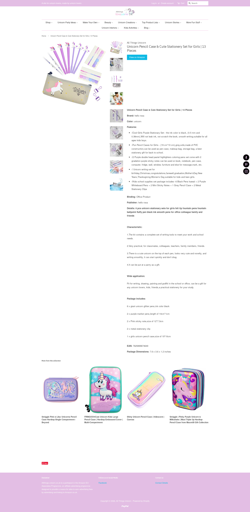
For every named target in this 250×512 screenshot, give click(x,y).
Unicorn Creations (126, 22)
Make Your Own (90, 22)
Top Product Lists (150, 22)
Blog (146, 27)
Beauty (108, 22)
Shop (48, 22)
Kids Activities (131, 27)
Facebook (103, 482)
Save (46, 463)
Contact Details (161, 482)
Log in (154, 3)
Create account (167, 3)
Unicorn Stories (172, 22)
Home (44, 36)
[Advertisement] (167, 86)
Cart (182, 3)
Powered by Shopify (141, 500)
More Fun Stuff (193, 22)
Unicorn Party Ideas (67, 22)
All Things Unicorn (124, 500)
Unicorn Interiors (109, 27)
